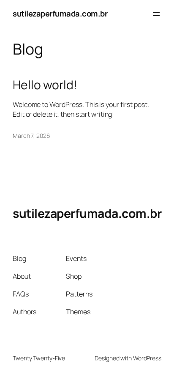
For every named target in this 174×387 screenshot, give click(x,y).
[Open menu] (156, 14)
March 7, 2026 (31, 136)
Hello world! (45, 85)
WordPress (147, 358)
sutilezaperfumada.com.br (60, 13)
